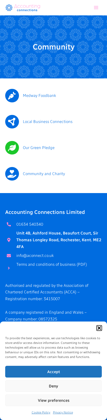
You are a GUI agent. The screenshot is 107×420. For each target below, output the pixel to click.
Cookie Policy (41, 412)
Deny (53, 386)
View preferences (53, 400)
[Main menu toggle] (96, 7)
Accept (53, 371)
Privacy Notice (63, 412)
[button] (99, 328)
